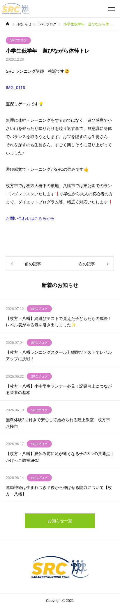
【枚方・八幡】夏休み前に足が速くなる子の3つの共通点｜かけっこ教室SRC (60, 456)
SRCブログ (18, 40)
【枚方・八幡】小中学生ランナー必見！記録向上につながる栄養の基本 (59, 389)
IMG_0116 (15, 87)
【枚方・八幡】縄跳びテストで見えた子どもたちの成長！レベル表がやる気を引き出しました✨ (59, 321)
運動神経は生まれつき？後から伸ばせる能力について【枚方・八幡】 (59, 490)
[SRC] (16, 9)
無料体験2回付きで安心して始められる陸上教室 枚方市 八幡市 (60, 422)
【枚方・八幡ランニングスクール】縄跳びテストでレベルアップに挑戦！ (59, 355)
